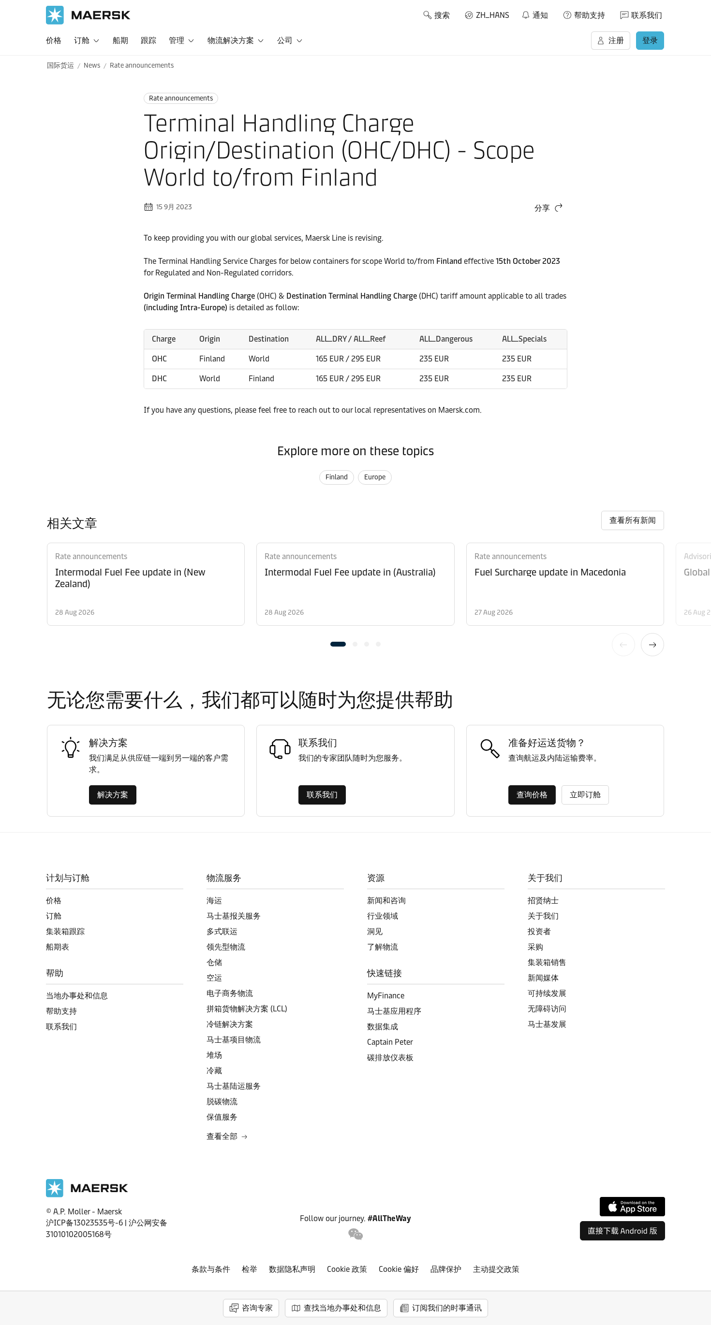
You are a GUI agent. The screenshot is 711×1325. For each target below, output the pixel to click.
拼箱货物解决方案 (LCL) (247, 1008)
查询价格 (532, 794)
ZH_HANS (492, 15)
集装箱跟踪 (65, 931)
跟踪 (148, 40)
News (92, 65)
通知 (534, 13)
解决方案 (112, 794)
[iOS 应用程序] (632, 1206)
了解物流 (382, 946)
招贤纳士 (543, 900)
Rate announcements (142, 65)
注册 (616, 40)
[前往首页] (87, 1194)
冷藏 (214, 1070)
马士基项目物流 (234, 1039)
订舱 (81, 40)
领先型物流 (226, 946)
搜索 (442, 15)
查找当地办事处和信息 (342, 1307)
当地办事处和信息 (77, 995)
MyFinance (385, 995)
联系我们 (646, 15)
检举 (249, 1269)
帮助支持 (589, 15)
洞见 (375, 931)
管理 (176, 40)
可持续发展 (547, 993)
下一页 (652, 644)
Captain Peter (390, 1042)
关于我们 (543, 916)
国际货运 (60, 65)
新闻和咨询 (386, 900)
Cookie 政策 (347, 1269)
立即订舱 (585, 794)
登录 (650, 40)
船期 (120, 40)
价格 (53, 40)
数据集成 (382, 1026)
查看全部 (222, 1136)
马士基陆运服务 (234, 1086)
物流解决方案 (230, 40)
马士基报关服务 (234, 916)
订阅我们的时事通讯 (447, 1307)
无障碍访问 (547, 1008)
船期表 (57, 946)
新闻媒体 (543, 977)
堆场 (214, 1055)
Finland (337, 477)
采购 (535, 946)
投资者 (539, 931)
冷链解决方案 (230, 1024)
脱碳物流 (222, 1101)
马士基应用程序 (394, 1011)
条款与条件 (211, 1269)
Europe (374, 477)
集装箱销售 (547, 962)
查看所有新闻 (632, 520)
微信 (355, 1234)
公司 (285, 40)
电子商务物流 (230, 993)
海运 (214, 900)
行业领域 (382, 916)
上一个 (623, 644)
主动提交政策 (496, 1269)
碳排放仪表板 (390, 1057)
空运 (214, 977)
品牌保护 (445, 1269)
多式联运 (222, 931)
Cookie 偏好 (399, 1269)
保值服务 (222, 1117)
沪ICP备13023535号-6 (84, 1222)
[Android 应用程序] (622, 1230)
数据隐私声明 (292, 1269)
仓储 (214, 962)
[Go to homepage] (88, 15)
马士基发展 (547, 1024)
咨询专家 (257, 1307)
